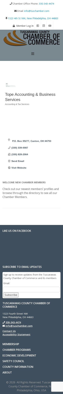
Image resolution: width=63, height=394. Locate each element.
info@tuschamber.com (36, 11)
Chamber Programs (17, 350)
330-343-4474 (46, 3)
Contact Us (9, 331)
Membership (11, 344)
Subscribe (11, 295)
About (7, 372)
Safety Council (13, 361)
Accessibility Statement (16, 334)
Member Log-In (25, 25)
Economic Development (19, 355)
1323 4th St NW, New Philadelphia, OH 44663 (33, 18)
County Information (18, 367)
